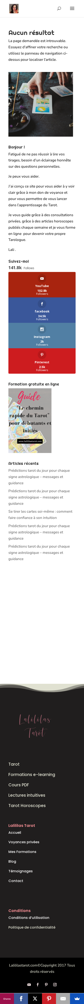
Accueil (14, 832)
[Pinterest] (49, 998)
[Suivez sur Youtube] (29, 984)
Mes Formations (22, 851)
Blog (12, 861)
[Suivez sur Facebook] (37, 984)
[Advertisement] (42, 623)
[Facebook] (21, 998)
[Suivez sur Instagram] (54, 984)
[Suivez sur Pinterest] (46, 984)
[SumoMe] (77, 998)
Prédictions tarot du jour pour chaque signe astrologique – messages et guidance (39, 477)
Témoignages (20, 871)
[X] (35, 998)
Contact (15, 880)
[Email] (63, 998)
